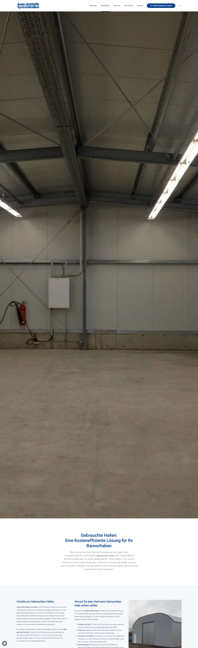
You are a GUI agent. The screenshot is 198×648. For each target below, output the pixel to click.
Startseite (93, 5)
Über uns (117, 5)
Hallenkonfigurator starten (162, 5)
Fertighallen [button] (105, 5)
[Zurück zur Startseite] (28, 5)
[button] (180, 5)
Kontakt (140, 5)
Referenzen (128, 5)
